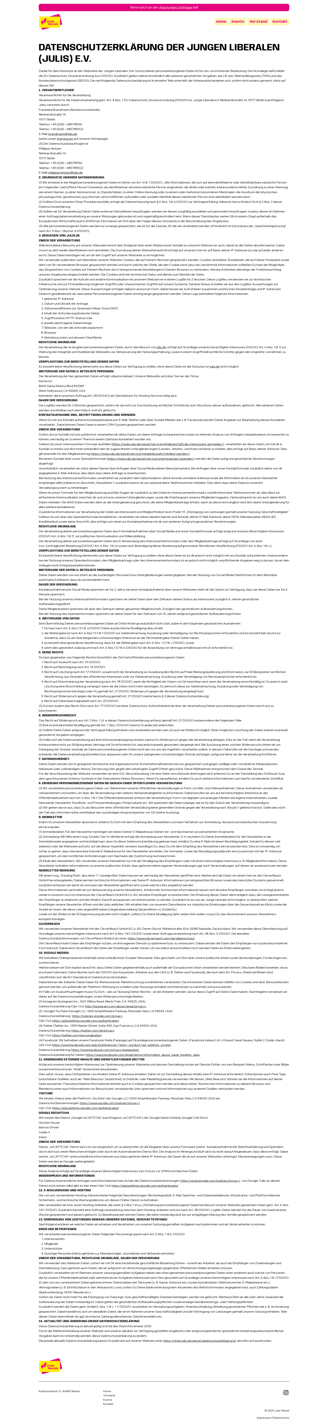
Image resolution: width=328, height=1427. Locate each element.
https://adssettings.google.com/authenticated (85, 1021)
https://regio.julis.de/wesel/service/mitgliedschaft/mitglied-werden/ (140, 454)
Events (107, 1399)
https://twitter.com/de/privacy (93, 1030)
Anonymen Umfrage (175, 7)
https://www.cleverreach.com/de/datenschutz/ (161, 938)
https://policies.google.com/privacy (97, 1016)
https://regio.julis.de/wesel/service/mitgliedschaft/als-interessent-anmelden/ (167, 444)
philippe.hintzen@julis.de (65, 172)
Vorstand (109, 1395)
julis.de (161, 347)
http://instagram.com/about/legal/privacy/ (115, 1006)
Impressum (65, 139)
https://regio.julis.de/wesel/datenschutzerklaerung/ (200, 1341)
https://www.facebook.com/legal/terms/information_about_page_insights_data (142, 1055)
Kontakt (108, 1404)
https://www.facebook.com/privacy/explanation (105, 1050)
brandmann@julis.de (62, 134)
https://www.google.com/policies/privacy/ (110, 1103)
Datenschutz (281, 1417)
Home (107, 1391)
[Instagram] (286, 1392)
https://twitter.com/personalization (77, 1035)
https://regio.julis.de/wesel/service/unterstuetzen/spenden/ (151, 459)
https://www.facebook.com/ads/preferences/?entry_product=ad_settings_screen (111, 1045)
